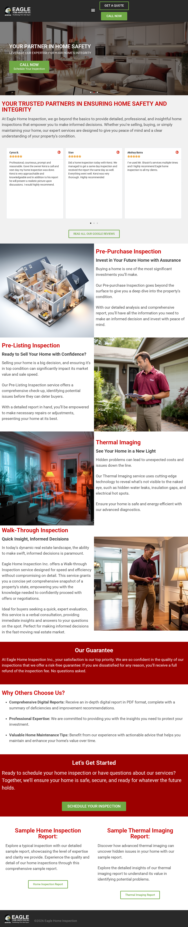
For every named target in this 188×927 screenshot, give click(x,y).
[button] (93, 10)
